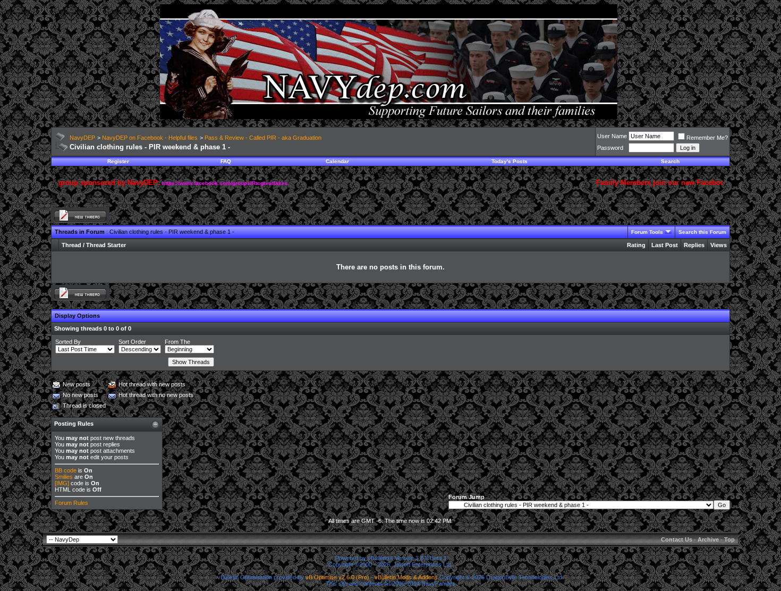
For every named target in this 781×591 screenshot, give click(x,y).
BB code (66, 470)
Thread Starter (106, 245)
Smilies (64, 477)
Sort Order (132, 342)
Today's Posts (509, 161)
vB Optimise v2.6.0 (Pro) (337, 577)
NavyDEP (82, 137)
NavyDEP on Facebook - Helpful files (150, 137)
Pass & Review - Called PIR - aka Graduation (263, 137)
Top (729, 539)
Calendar (337, 161)
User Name (612, 136)
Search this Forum (702, 232)
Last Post (664, 245)
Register (118, 161)
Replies (694, 245)
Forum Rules (71, 503)
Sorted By (68, 342)
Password (610, 148)
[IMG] (62, 483)
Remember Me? (707, 137)
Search (670, 161)
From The (177, 342)
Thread (71, 245)
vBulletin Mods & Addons (406, 577)
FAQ (225, 161)
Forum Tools (647, 232)
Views (718, 245)
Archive (708, 539)
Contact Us (676, 539)
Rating (636, 245)
